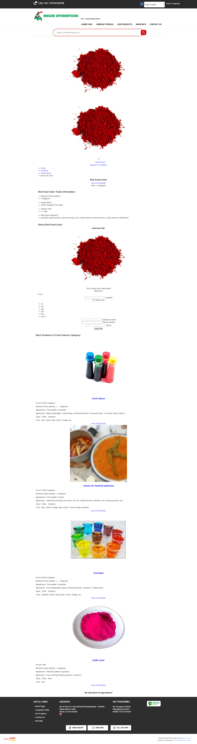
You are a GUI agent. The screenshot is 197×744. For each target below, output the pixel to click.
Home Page (86, 24)
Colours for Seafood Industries (98, 485)
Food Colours (46, 173)
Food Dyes (98, 573)
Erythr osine (98, 660)
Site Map (39, 721)
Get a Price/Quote (98, 183)
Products (44, 171)
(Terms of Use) (187, 738)
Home (43, 168)
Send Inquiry (100, 162)
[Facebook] (142, 5)
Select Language (173, 4)
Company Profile (105, 24)
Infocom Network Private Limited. (182, 740)
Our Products (124, 24)
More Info (141, 24)
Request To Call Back (98, 165)
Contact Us (156, 24)
